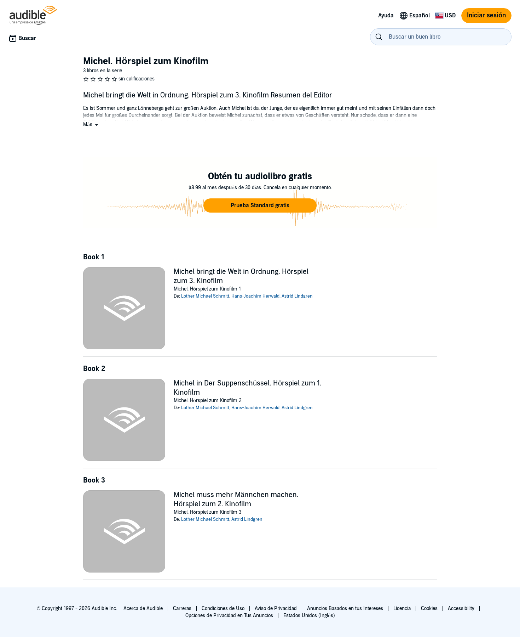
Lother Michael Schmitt (205, 296)
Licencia (402, 608)
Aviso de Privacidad (276, 608)
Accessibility (461, 608)
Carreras (182, 608)
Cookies (429, 608)
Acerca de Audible (143, 608)
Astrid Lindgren (297, 296)
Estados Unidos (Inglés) (309, 616)
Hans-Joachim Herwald (255, 296)
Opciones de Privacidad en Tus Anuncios (229, 616)
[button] (91, 125)
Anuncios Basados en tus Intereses (345, 608)
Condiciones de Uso (223, 608)
